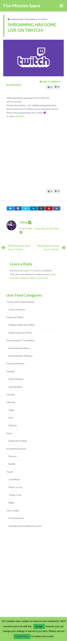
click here (19, 116)
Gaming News (15, 386)
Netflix (11, 463)
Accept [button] (38, 626)
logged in (27, 270)
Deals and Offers (15, 317)
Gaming (10, 371)
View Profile (26, 228)
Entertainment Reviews (20, 355)
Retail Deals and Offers (20, 332)
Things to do (14, 495)
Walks (11, 502)
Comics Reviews (16, 309)
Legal (11, 410)
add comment (51, 81)
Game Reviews (16, 379)
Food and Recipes (15, 363)
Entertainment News (19, 348)
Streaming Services (16, 448)
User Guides (13, 510)
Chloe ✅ (25, 222)
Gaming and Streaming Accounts (28, 19)
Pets (10, 417)
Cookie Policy (22, 636)
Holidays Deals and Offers (21, 324)
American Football (17, 440)
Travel (10, 471)
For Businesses (16, 518)
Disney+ (12, 456)
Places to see (15, 487)
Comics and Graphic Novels (20, 301)
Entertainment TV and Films (21, 340)
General (11, 394)
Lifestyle (11, 402)
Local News (14, 479)
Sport (9, 433)
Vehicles (12, 425)
